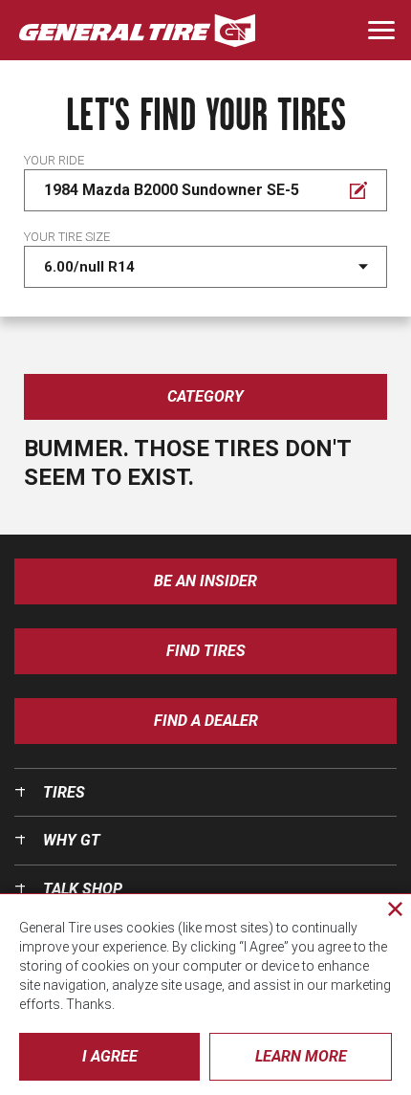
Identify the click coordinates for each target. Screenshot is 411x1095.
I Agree (110, 1056)
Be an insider (205, 581)
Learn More (301, 1056)
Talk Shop (82, 889)
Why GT (71, 840)
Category (205, 396)
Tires (64, 792)
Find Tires (206, 651)
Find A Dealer (206, 721)
